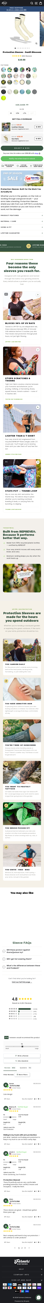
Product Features (10, 215)
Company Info (21, 1275)
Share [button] (8, 1099)
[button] (35, 1099)
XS (11, 113)
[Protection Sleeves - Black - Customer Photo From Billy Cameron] (18, 1025)
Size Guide (20, 104)
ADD (39, 127)
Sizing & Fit (6, 227)
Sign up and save (21, 1280)
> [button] (29, 1248)
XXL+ (32, 113)
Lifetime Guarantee (10, 233)
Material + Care (8, 221)
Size (22, 109)
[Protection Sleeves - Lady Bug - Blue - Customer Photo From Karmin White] (10, 1031)
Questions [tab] (23, 1068)
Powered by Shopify (22, 1301)
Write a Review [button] (23, 1056)
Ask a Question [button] (23, 1061)
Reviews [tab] (7, 1068)
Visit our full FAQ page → (22, 982)
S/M (17, 113)
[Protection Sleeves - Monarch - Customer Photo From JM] (33, 1025)
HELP (21, 1269)
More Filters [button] (23, 1075)
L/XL (24, 113)
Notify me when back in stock (22, 158)
